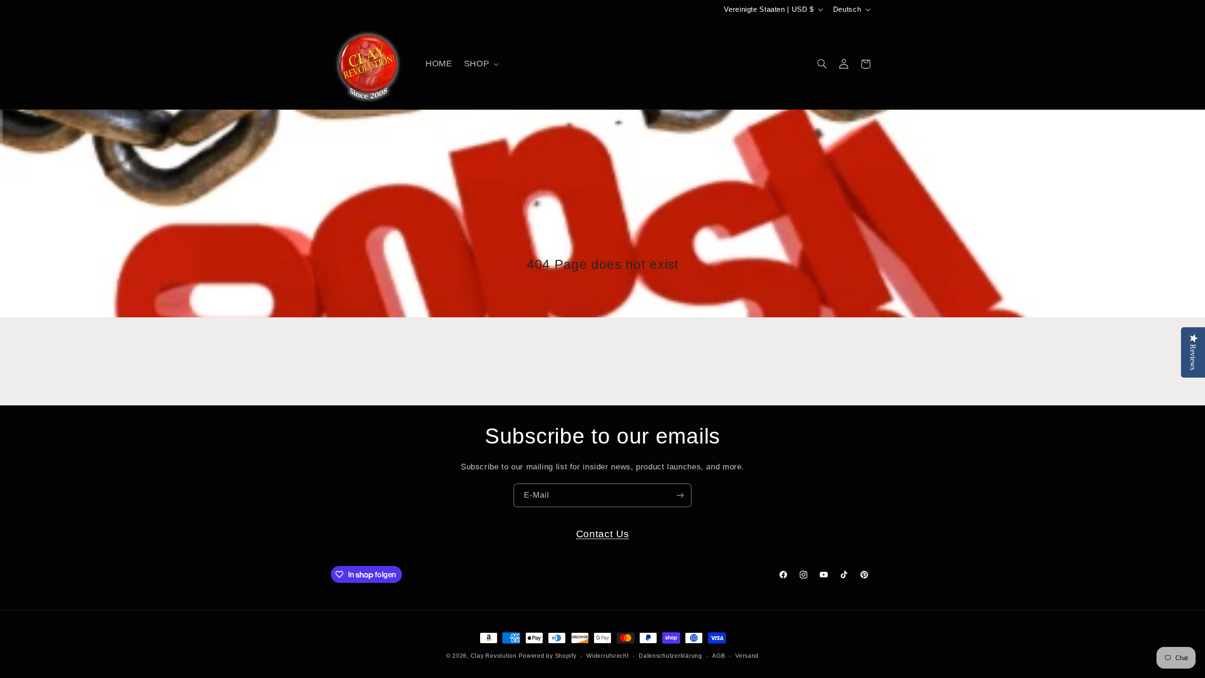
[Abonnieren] (680, 495)
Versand (747, 656)
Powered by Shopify (547, 656)
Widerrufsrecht (607, 656)
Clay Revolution (494, 656)
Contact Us (602, 533)
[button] (480, 64)
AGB (718, 656)
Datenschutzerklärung (670, 656)
